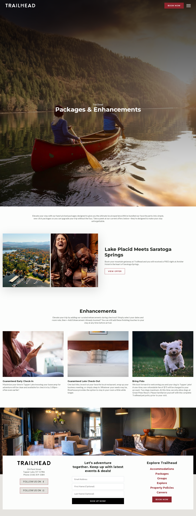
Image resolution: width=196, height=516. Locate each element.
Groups (162, 478)
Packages (162, 473)
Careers (162, 492)
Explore (162, 483)
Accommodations (162, 469)
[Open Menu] (188, 5)
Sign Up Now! (98, 501)
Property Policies (162, 487)
